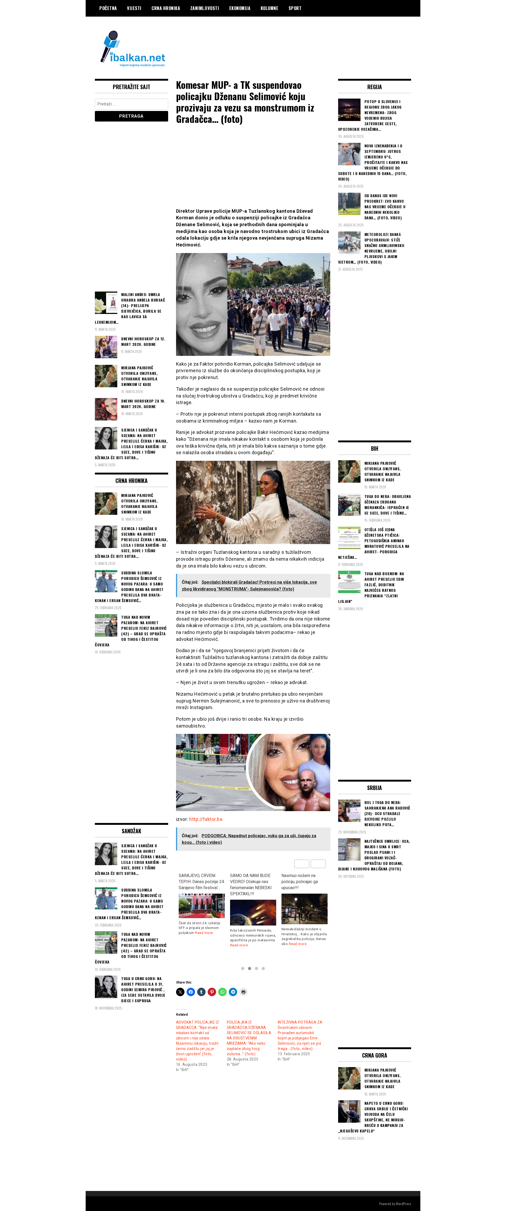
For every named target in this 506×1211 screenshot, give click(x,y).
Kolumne (270, 8)
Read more (188, 945)
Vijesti (134, 8)
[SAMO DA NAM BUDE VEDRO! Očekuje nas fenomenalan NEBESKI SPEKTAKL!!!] (202, 913)
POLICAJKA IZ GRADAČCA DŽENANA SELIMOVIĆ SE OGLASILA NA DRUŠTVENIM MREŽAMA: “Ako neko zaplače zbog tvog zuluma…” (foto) (249, 1038)
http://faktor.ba (205, 819)
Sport (295, 8)
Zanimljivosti (204, 8)
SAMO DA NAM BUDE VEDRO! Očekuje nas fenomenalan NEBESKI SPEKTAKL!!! (199, 884)
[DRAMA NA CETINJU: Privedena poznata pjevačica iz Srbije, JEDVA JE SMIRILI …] (304, 915)
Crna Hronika (166, 8)
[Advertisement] (315, 38)
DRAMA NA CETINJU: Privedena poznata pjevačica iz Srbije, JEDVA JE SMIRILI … (301, 884)
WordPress (403, 1203)
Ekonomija (240, 8)
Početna (108, 8)
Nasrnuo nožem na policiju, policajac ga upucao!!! (248, 881)
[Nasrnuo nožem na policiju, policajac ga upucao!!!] (253, 909)
